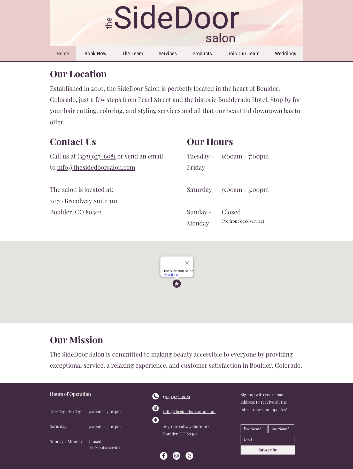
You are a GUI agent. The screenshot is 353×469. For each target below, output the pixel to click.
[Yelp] (189, 456)
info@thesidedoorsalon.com (96, 167)
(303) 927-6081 (97, 156)
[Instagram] (176, 456)
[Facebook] (163, 456)
